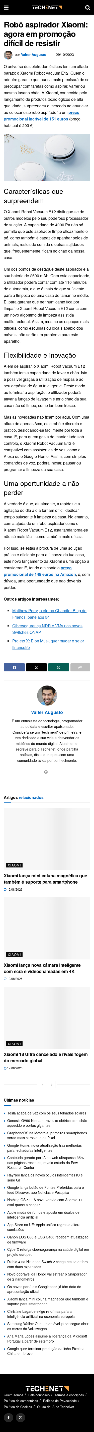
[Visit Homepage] (47, 7)
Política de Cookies (18, 1406)
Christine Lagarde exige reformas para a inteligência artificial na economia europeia (41, 1314)
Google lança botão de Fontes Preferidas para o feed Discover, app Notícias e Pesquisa (45, 1190)
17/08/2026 (14, 1068)
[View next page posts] (51, 1084)
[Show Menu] (6, 7)
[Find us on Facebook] (8, 1417)
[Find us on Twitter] (20, 1417)
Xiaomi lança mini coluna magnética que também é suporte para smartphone (45, 878)
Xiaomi (14, 865)
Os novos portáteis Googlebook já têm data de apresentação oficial (44, 1289)
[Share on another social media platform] (80, 667)
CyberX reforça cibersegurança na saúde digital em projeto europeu (48, 1252)
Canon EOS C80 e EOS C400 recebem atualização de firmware (47, 1239)
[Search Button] (87, 7)
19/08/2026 (14, 889)
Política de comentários (21, 1400)
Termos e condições (69, 1394)
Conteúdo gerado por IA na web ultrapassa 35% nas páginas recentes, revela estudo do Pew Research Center (45, 1162)
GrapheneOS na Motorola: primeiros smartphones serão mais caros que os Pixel (47, 1135)
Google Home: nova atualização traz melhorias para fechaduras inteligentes (44, 1148)
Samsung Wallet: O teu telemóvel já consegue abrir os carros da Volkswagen (47, 1326)
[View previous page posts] (42, 1084)
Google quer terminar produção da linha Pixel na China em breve (45, 1351)
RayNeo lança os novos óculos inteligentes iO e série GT (45, 1177)
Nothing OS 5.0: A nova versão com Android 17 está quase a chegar (44, 1202)
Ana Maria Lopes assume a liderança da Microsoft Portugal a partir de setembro (47, 1338)
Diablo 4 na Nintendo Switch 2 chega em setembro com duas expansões (47, 1264)
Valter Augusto (33, 54)
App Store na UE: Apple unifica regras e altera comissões (43, 1227)
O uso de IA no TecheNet (55, 1406)
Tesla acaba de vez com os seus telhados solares (46, 1112)
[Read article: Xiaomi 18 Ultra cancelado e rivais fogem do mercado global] (47, 1018)
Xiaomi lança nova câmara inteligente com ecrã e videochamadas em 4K (42, 968)
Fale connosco (39, 1394)
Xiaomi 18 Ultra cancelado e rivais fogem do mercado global (46, 1057)
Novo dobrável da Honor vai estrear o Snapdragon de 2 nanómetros (47, 1276)
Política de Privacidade (60, 1400)
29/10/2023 (65, 54)
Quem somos (13, 1394)
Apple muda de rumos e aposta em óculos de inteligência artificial (43, 1215)
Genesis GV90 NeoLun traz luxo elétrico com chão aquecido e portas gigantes (47, 1123)
